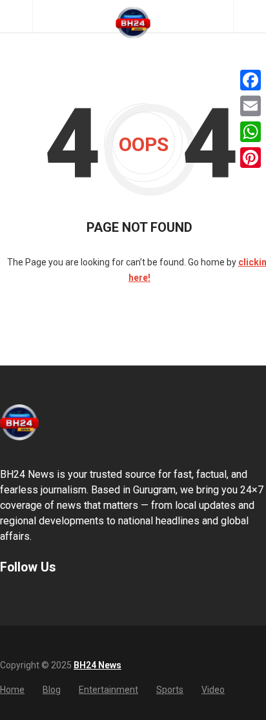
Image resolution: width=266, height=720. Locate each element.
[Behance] (22, 598)
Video (213, 689)
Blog (52, 689)
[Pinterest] (250, 157)
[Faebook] (6, 598)
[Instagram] (39, 598)
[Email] (250, 106)
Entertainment (108, 689)
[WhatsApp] (250, 132)
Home (12, 689)
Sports (169, 689)
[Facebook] (250, 80)
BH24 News (97, 665)
